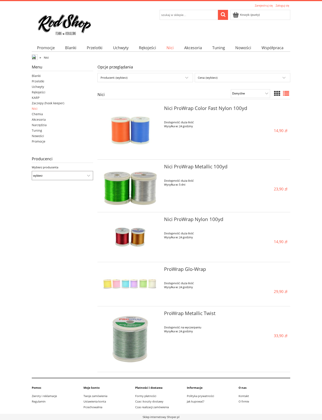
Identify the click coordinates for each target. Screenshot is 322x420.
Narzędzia (39, 125)
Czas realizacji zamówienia (152, 407)
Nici (34, 108)
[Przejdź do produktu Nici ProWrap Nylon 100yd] (130, 237)
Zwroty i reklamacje (44, 396)
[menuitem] (46, 48)
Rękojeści (38, 92)
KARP (35, 98)
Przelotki (38, 81)
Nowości (38, 136)
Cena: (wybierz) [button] (208, 78)
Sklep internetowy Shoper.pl (161, 417)
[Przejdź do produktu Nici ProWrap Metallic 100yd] (130, 186)
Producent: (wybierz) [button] (114, 78)
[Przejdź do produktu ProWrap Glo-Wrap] (130, 284)
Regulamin (39, 401)
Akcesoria (39, 119)
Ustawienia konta (94, 401)
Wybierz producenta (45, 167)
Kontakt (244, 396)
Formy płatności (145, 396)
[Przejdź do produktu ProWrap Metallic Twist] (130, 339)
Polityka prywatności (200, 396)
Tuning (37, 130)
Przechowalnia (92, 407)
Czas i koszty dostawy (149, 401)
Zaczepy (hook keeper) (48, 103)
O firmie (244, 401)
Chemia (37, 114)
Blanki (36, 76)
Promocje (38, 141)
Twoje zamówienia (95, 396)
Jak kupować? (195, 401)
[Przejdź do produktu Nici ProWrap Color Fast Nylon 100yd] (130, 130)
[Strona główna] (64, 23)
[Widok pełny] (286, 93)
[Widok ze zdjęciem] (277, 93)
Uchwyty (38, 87)
